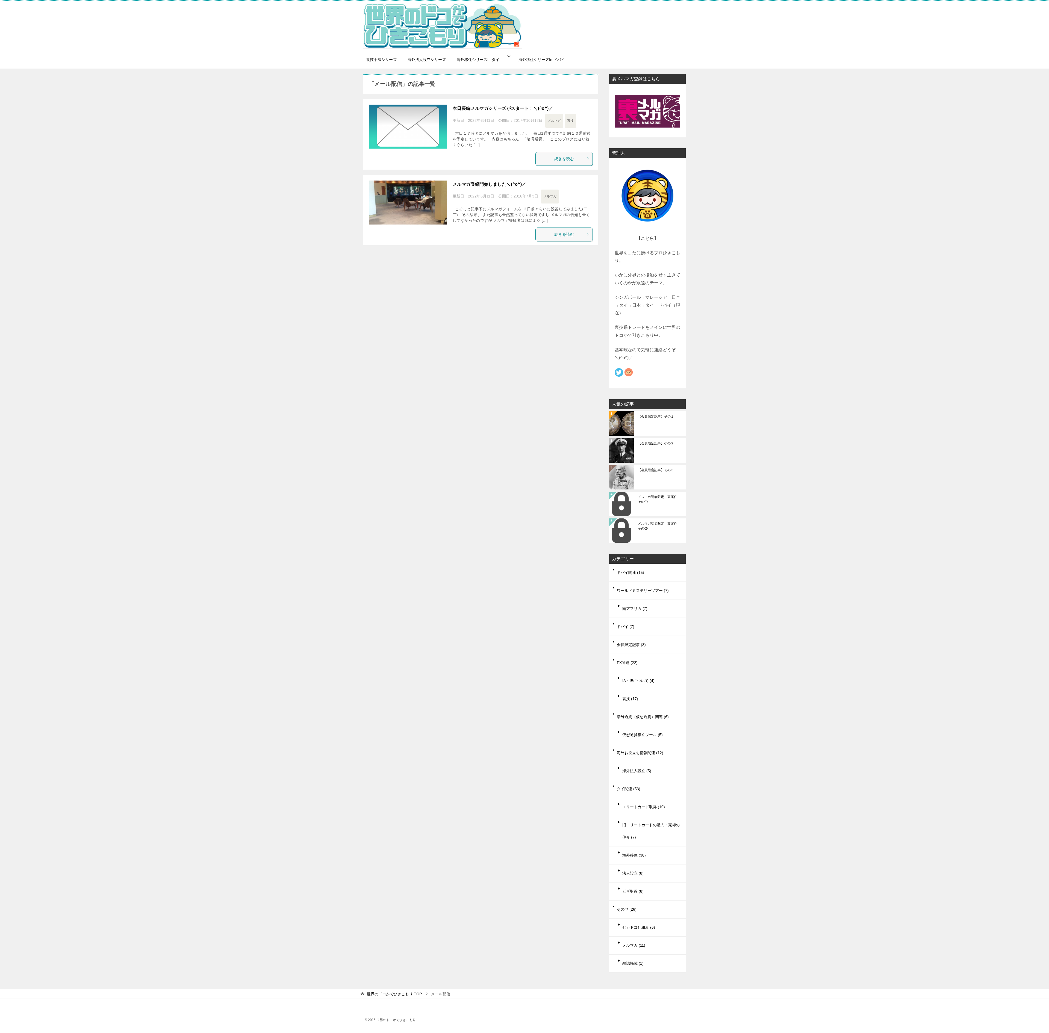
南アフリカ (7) (634, 608)
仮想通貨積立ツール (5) (642, 735)
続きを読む (564, 159)
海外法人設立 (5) (636, 771)
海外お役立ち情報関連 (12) (640, 753)
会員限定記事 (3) (631, 644)
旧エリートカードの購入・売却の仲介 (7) (651, 831)
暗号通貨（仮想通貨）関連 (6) (643, 717)
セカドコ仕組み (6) (638, 927)
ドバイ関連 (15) (630, 572)
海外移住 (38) (634, 855)
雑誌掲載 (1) (633, 963)
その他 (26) (627, 909)
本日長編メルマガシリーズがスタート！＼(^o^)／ (503, 108)
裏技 (570, 121)
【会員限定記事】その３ (656, 470)
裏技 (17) (630, 698)
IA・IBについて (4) (638, 680)
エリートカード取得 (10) (643, 807)
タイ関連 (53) (628, 789)
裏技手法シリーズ (381, 59)
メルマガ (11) (633, 945)
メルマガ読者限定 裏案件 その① (659, 499)
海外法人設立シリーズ (427, 59)
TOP (394, 994)
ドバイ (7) (625, 626)
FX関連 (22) (627, 662)
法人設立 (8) (633, 873)
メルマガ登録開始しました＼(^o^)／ (489, 184)
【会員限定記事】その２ (656, 443)
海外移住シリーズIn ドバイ (541, 59)
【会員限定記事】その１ (656, 416)
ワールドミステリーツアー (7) (643, 590)
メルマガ (554, 121)
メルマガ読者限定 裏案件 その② (659, 526)
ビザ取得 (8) (633, 891)
